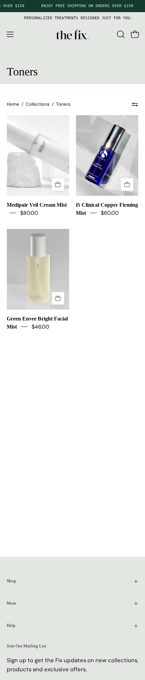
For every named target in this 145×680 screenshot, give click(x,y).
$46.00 (40, 326)
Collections (38, 104)
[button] (120, 34)
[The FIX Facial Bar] (72, 34)
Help (11, 625)
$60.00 (110, 212)
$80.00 (29, 212)
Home (13, 104)
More (12, 603)
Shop (11, 581)
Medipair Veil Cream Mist (37, 205)
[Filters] (135, 105)
